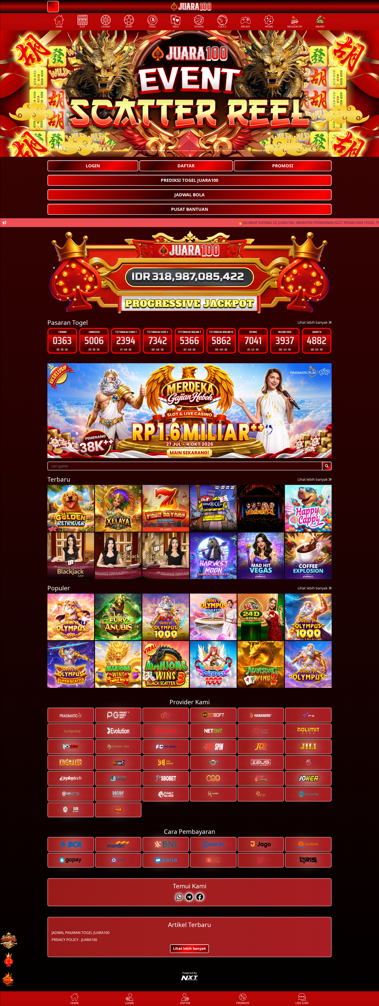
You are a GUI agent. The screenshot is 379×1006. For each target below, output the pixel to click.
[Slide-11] (225, 150)
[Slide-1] (146, 150)
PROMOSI (282, 166)
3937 (221, 340)
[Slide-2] (154, 150)
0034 (284, 340)
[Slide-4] (169, 150)
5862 (157, 340)
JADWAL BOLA (189, 195)
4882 (253, 340)
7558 (316, 340)
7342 (94, 340)
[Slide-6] (185, 150)
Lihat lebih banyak (313, 322)
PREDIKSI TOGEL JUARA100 (189, 180)
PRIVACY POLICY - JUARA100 (74, 939)
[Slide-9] (209, 150)
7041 (189, 340)
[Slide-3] (162, 150)
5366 (126, 340)
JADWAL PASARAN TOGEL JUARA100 (80, 932)
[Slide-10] (217, 150)
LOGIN (93, 166)
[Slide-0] (138, 150)
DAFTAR (186, 166)
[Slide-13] (241, 150)
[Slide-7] (193, 150)
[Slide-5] (177, 150)
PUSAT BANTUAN (189, 209)
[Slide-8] (201, 150)
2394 (62, 340)
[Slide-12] (233, 150)
